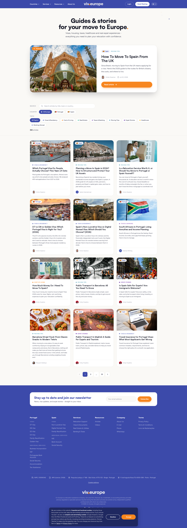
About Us (71, 4)
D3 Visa (32, 435)
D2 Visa (32, 431)
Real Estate (83, 120)
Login (129, 4)
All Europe (46, 112)
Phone (119, 428)
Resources (58, 4)
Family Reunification (37, 438)
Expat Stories (130, 120)
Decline (113, 517)
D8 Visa (32, 428)
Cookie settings (93, 482)
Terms (58, 523)
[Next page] (107, 374)
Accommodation (36, 464)
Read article (109, 85)
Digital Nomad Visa (59, 428)
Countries (33, 4)
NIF (31, 452)
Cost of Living (68, 120)
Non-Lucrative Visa (59, 425)
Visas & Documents (80, 425)
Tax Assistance (35, 467)
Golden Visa (34, 442)
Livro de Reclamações (146, 428)
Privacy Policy (143, 422)
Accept (128, 517)
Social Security (35, 461)
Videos (97, 425)
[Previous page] (79, 374)
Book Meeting (142, 4)
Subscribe (145, 399)
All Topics (35, 120)
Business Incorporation (38, 449)
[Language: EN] (154, 4)
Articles (97, 422)
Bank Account (57, 442)
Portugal (60, 112)
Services (46, 4)
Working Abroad (38, 125)
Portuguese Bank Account (36, 456)
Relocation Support (80, 422)
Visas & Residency (51, 120)
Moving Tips (115, 120)
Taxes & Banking (99, 120)
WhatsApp (120, 432)
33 (102, 374)
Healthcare (145, 120)
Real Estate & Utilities (81, 428)
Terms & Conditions (145, 425)
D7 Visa (32, 425)
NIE (53, 438)
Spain (72, 112)
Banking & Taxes (79, 432)
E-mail (119, 425)
